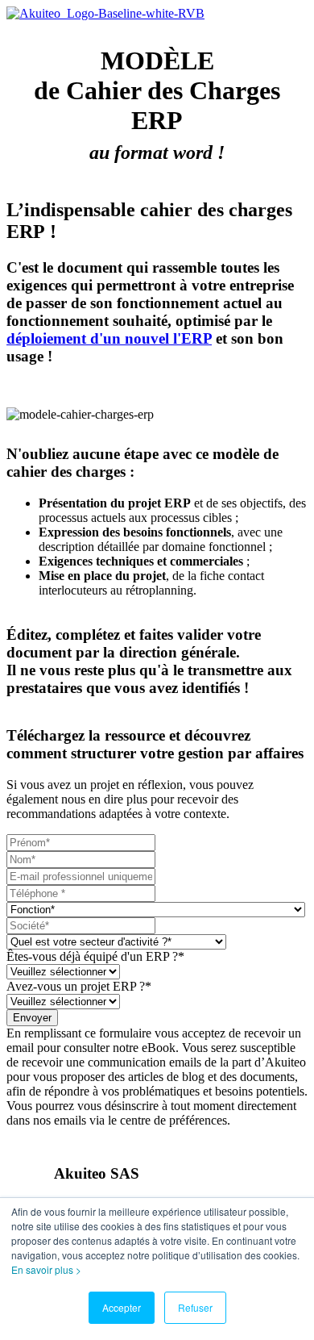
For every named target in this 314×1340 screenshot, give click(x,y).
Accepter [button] (121, 1307)
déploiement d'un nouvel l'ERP (109, 338)
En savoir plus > (46, 1269)
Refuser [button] (195, 1307)
